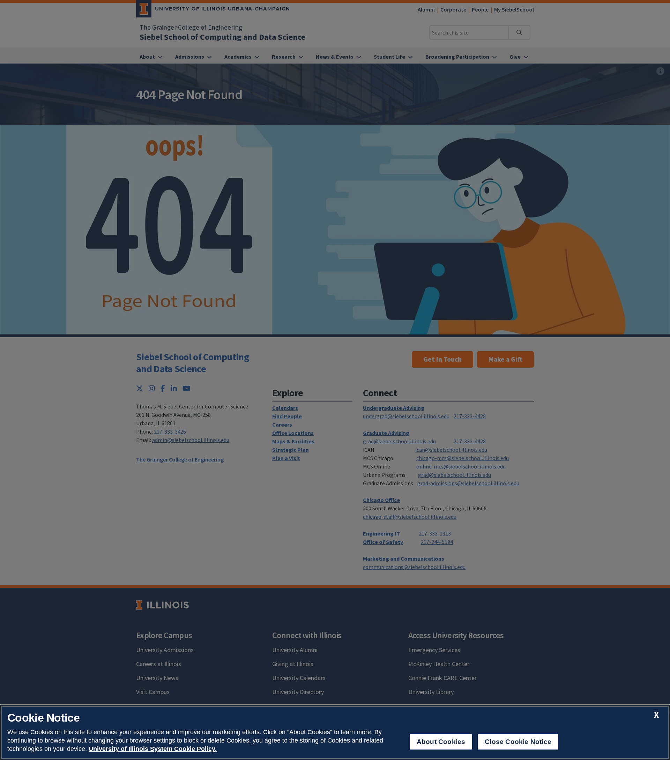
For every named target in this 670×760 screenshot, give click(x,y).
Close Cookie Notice (518, 741)
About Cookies (441, 741)
